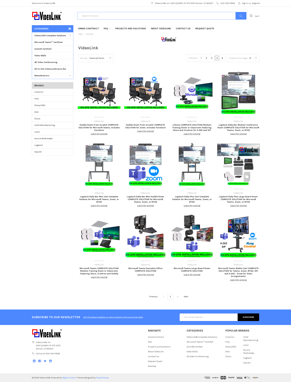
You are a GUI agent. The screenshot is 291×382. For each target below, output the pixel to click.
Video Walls (40, 55)
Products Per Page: (238, 58)
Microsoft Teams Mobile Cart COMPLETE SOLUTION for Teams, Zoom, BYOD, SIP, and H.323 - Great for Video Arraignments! (238, 272)
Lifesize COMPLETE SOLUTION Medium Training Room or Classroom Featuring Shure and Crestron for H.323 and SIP (192, 127)
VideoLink (90, 34)
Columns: (193, 58)
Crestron (38, 92)
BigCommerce (69, 377)
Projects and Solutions (130, 28)
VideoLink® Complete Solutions (50, 35)
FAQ (106, 28)
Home (80, 34)
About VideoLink (161, 28)
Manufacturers (41, 75)
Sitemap (152, 366)
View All (38, 152)
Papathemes (102, 377)
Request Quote (204, 28)
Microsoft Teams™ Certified (48, 42)
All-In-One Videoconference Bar (50, 69)
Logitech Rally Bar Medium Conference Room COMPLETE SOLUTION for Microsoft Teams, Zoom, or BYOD (238, 127)
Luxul (37, 132)
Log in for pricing (99, 134)
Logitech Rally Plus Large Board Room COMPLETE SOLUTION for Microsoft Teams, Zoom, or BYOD (238, 199)
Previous (153, 296)
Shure (37, 118)
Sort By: (84, 58)
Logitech (38, 145)
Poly (36, 98)
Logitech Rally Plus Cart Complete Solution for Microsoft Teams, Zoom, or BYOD (192, 199)
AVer (36, 112)
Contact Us (183, 28)
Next (186, 296)
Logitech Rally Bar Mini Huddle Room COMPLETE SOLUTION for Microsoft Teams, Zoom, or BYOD (145, 199)
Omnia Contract (88, 28)
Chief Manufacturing (44, 125)
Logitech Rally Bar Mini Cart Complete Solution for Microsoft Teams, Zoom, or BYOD (99, 199)
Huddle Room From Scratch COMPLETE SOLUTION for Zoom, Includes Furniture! (145, 126)
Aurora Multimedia (43, 138)
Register (256, 3)
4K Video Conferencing (45, 62)
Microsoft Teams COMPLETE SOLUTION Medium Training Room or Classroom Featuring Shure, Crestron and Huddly (99, 271)
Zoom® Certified (42, 49)
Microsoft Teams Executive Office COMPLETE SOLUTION (145, 269)
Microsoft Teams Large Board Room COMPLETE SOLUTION (192, 269)
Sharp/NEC (39, 105)
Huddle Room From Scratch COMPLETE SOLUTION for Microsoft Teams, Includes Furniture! (99, 127)
